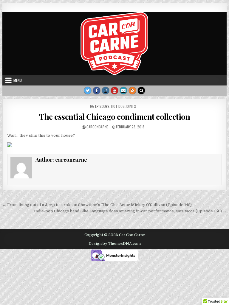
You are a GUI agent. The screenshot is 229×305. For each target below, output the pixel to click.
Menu (17, 80)
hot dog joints (123, 106)
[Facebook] (96, 90)
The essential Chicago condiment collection (114, 116)
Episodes (102, 106)
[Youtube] (114, 90)
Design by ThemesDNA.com (115, 244)
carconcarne (97, 126)
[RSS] (132, 90)
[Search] (141, 90)
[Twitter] (87, 90)
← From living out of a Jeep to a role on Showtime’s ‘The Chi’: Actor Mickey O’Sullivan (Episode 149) (97, 205)
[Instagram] (105, 90)
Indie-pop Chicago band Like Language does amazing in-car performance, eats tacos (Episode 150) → (130, 211)
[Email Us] (123, 90)
